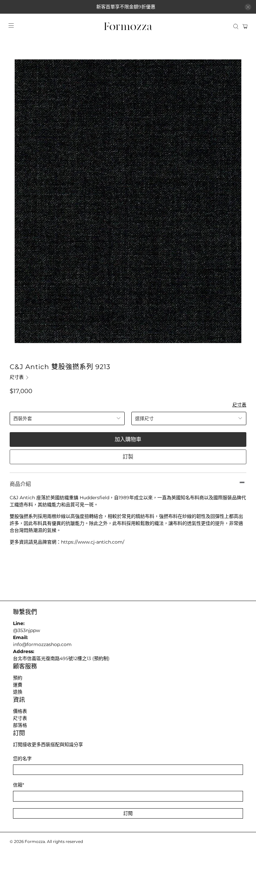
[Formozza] (128, 26)
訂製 (128, 457)
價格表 (20, 711)
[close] (248, 7)
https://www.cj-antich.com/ (92, 542)
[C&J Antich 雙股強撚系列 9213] (128, 201)
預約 (17, 678)
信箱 (18, 785)
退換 (17, 692)
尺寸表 (17, 377)
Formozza (35, 841)
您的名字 (22, 759)
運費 (17, 685)
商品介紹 (20, 484)
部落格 (20, 725)
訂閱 (128, 813)
